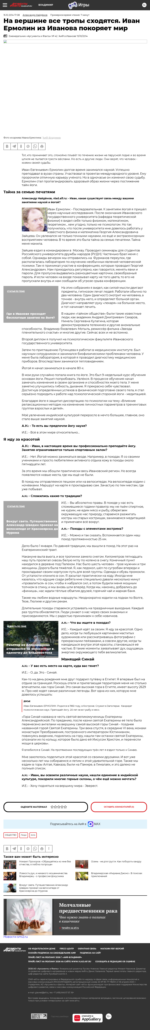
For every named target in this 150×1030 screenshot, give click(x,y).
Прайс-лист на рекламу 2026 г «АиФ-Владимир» (55, 957)
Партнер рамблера (59, 1016)
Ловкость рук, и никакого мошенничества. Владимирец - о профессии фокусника (43, 875)
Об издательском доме (41, 949)
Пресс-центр (67, 949)
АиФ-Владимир (52, 137)
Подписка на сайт (90, 953)
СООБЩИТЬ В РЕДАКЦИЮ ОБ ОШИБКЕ (115, 961)
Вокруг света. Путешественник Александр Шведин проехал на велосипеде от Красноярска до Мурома (43, 888)
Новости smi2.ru (15, 937)
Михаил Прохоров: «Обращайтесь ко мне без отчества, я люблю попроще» (45, 863)
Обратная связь (87, 949)
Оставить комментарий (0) (119, 807)
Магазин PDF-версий (112, 949)
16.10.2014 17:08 (11, 15)
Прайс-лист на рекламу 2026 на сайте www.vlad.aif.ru (59, 961)
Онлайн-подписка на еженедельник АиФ (52, 953)
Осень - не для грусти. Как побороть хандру (116, 861)
